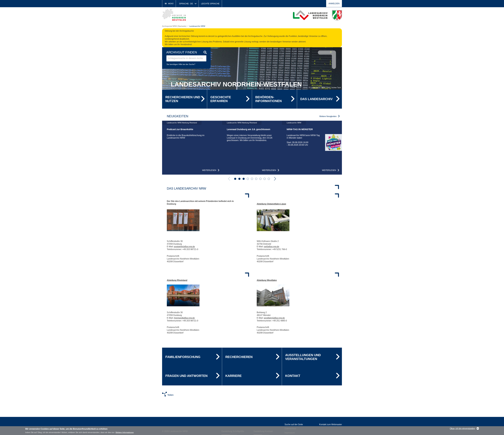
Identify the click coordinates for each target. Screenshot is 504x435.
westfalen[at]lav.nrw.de (274, 318)
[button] (235, 179)
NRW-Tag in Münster (300, 129)
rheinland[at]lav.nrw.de (184, 318)
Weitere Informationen (125, 432)
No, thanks (478, 428)
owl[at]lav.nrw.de (271, 246)
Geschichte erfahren (220, 99)
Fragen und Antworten (186, 376)
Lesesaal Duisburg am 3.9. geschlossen (248, 129)
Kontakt (292, 376)
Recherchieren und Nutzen (182, 99)
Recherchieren (239, 357)
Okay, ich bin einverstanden (462, 428)
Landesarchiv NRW (294, 123)
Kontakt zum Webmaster (330, 424)
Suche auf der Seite (294, 424)
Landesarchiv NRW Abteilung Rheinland (182, 123)
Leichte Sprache (210, 3)
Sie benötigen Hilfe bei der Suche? (181, 64)
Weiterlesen (209, 170)
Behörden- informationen (268, 99)
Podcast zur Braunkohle (180, 129)
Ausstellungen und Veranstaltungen (303, 357)
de (191, 3)
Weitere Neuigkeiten (328, 116)
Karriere (233, 376)
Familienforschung (182, 357)
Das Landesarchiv (316, 99)
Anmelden (334, 3)
